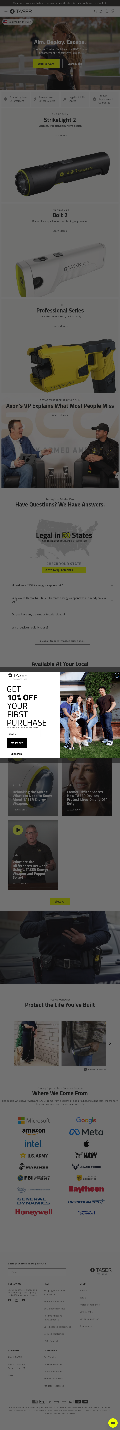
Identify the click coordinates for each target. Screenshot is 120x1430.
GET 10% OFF (17, 743)
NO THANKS (16, 753)
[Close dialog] (117, 675)
